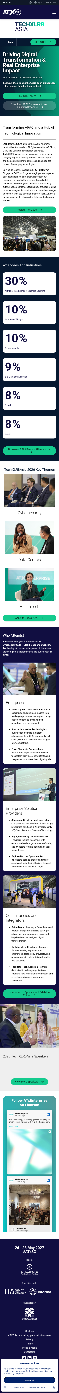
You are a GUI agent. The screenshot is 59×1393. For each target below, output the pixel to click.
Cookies (29, 1331)
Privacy (29, 1339)
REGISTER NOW (27, 95)
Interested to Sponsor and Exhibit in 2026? (29, 994)
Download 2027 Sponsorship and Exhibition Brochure (29, 105)
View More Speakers (26, 1081)
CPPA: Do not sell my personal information (29, 1335)
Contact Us (29, 1352)
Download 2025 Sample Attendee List (29, 449)
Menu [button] (11, 42)
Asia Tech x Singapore (43, 83)
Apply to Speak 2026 (26, 617)
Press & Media (29, 1347)
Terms (29, 1343)
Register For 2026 (27, 209)
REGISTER (40, 42)
